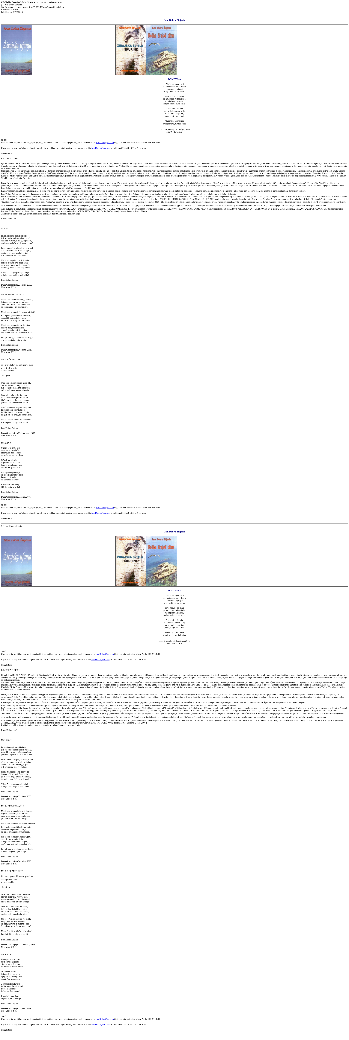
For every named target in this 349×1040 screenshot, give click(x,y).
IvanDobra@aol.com (105, 142)
